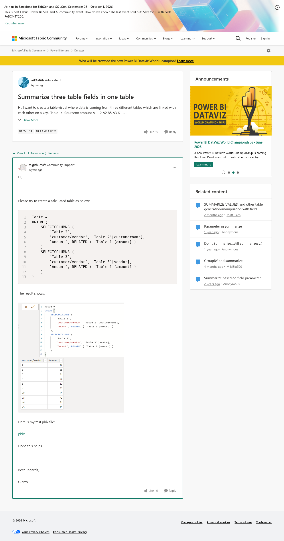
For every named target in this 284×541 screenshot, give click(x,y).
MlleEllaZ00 (234, 266)
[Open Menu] (269, 50)
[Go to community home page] (39, 38)
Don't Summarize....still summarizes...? (233, 243)
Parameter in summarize (223, 226)
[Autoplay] (223, 172)
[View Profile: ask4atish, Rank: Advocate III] (23, 82)
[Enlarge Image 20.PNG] (71, 358)
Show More (30, 120)
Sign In (265, 38)
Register (250, 38)
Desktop (79, 50)
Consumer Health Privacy (70, 532)
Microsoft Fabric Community (28, 50)
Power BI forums (59, 50)
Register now (14, 23)
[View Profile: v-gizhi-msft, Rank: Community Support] (22, 167)
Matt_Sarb (234, 215)
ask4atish (37, 80)
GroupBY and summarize (223, 260)
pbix (21, 433)
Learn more (185, 61)
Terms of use (243, 522)
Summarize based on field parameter (232, 278)
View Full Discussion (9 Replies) (38, 153)
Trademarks (264, 522)
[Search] (238, 38)
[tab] (229, 172)
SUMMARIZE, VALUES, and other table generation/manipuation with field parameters (233, 206)
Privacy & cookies (218, 522)
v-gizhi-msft (37, 165)
